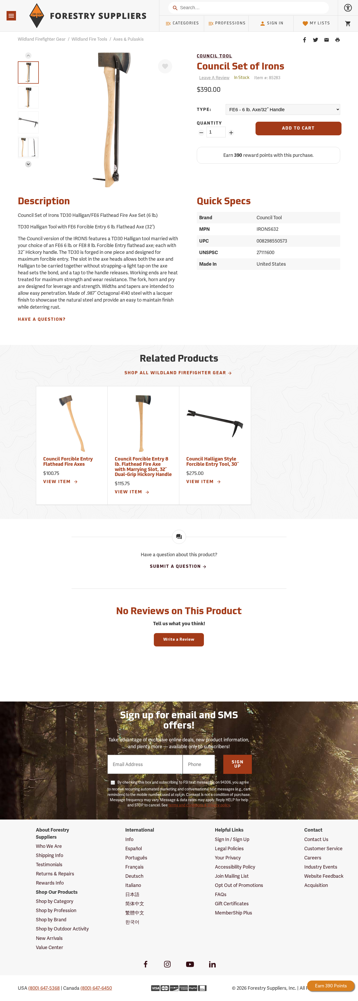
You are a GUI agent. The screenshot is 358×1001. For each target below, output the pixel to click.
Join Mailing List (232, 876)
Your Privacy (228, 858)
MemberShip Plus (233, 913)
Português (136, 858)
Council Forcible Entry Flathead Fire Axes (68, 462)
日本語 (132, 894)
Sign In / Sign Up (232, 839)
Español (133, 848)
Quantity (209, 123)
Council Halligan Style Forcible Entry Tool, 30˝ (212, 462)
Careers (312, 858)
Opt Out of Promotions (239, 885)
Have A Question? (42, 320)
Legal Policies (229, 848)
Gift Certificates (232, 904)
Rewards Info (50, 883)
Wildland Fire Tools (89, 39)
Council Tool (214, 56)
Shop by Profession (56, 910)
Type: (204, 110)
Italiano (133, 885)
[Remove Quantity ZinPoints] (201, 133)
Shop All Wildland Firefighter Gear (175, 373)
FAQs (220, 894)
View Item (57, 482)
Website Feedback (324, 876)
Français (134, 867)
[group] (28, 72)
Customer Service (323, 848)
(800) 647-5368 (44, 988)
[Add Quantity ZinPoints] (231, 133)
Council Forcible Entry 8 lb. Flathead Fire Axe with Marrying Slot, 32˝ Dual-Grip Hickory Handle (143, 467)
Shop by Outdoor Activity (62, 929)
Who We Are (49, 846)
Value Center (49, 947)
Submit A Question (175, 567)
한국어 (132, 922)
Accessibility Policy (235, 867)
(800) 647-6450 (96, 988)
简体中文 (134, 904)
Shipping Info (49, 855)
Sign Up (238, 764)
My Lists (320, 23)
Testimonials (49, 864)
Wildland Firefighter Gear (42, 39)
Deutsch (134, 876)
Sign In (275, 23)
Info (129, 839)
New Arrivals (49, 938)
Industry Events (320, 867)
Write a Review (178, 640)
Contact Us (316, 839)
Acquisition (316, 885)
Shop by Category (54, 901)
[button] (28, 55)
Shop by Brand (51, 920)
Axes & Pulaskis (128, 39)
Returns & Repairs (55, 874)
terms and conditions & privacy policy (199, 805)
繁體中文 (134, 913)
